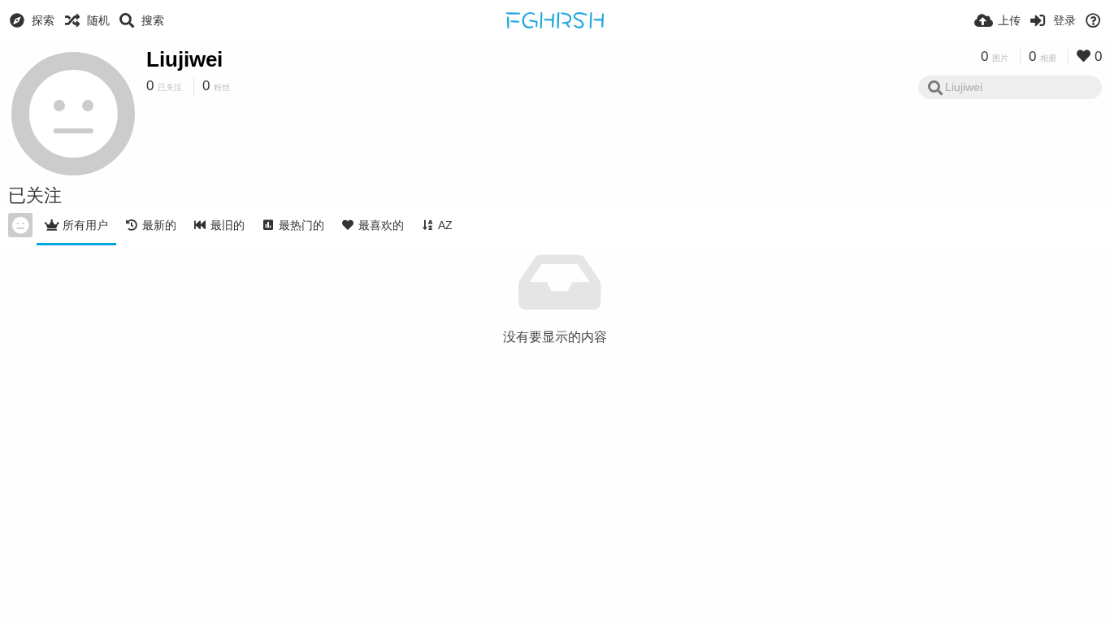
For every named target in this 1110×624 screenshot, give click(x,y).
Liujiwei (184, 59)
